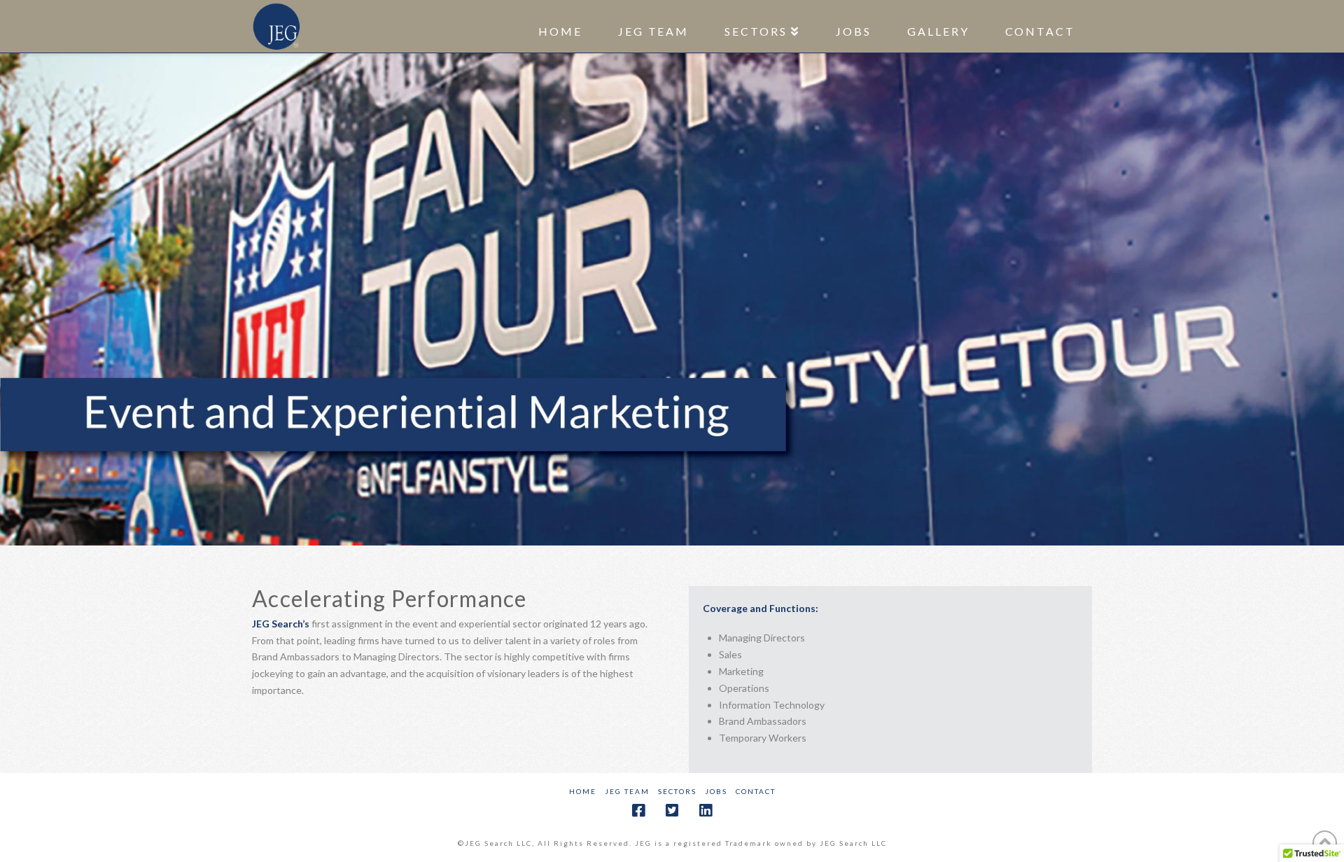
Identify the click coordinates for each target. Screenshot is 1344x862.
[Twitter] (672, 810)
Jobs (716, 791)
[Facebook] (638, 810)
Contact (756, 791)
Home (582, 791)
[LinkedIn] (705, 810)
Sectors (677, 791)
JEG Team (627, 791)
